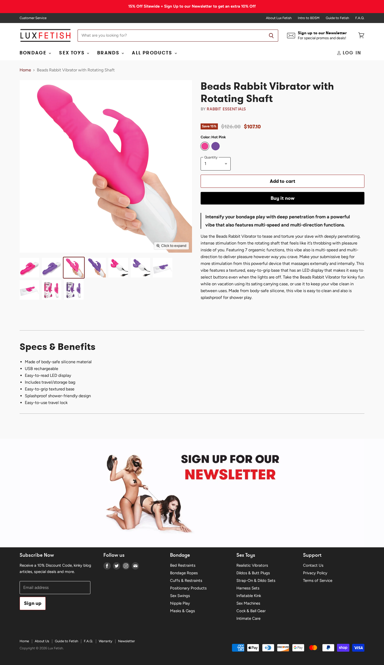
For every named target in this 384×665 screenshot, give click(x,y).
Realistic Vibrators (252, 565)
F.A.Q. (359, 18)
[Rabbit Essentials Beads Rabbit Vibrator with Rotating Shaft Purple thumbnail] (96, 267)
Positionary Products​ (188, 588)
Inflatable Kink (248, 595)
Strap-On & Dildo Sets (255, 580)
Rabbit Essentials (226, 109)
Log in (351, 53)
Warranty (105, 641)
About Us (42, 641)
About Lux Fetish (279, 18)
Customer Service (33, 18)
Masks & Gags (182, 611)
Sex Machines (248, 603)
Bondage (34, 53)
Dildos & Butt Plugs (253, 573)
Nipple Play (180, 603)
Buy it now (283, 198)
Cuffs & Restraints (186, 580)
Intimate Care (248, 618)
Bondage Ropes (184, 573)
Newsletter (126, 641)
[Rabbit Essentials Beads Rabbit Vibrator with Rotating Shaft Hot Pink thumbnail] (73, 267)
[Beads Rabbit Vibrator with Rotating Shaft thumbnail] (29, 267)
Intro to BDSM (308, 18)
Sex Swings (180, 595)
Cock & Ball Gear (251, 611)
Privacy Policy (315, 573)
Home (25, 70)
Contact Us (313, 565)
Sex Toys (72, 53)
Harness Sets (247, 588)
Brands (109, 53)
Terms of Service (317, 580)
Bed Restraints (182, 565)
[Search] (271, 36)
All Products (153, 53)
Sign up (32, 603)
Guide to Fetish (337, 18)
